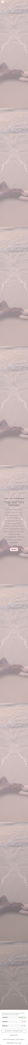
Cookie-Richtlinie (10, 1042)
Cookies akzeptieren (14, 1031)
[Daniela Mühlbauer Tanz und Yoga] (3, 1)
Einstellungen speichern (14, 1039)
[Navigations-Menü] (25, 1)
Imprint (19, 1042)
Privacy (16, 1042)
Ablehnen (14, 1035)
